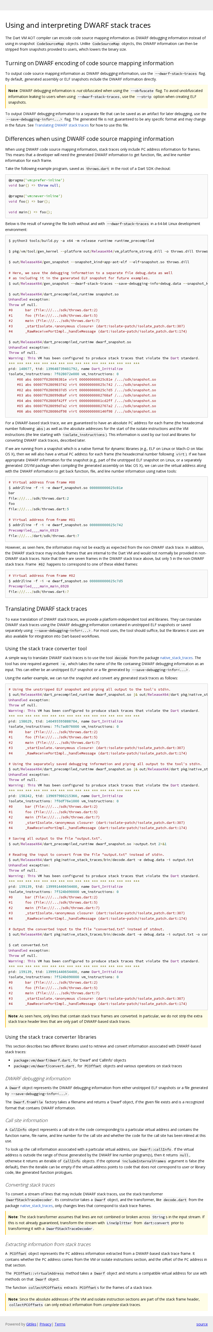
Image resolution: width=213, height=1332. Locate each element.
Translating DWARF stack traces (62, 125)
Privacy (45, 1324)
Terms (60, 1324)
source (202, 1324)
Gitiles (31, 1324)
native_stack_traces (176, 657)
